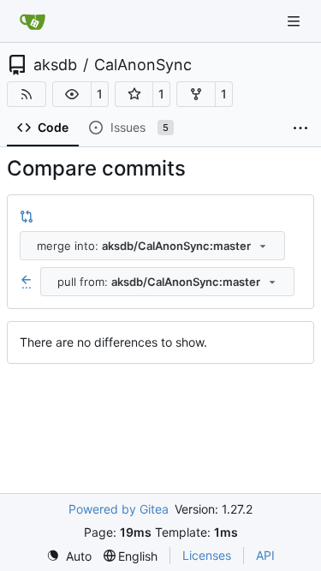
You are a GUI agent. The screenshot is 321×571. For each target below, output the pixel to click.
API (265, 555)
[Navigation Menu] (295, 21)
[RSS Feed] (26, 94)
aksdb (55, 65)
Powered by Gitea (118, 509)
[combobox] (152, 245)
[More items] (300, 128)
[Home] (32, 21)
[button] (72, 94)
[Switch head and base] (26, 215)
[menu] (69, 556)
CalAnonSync (143, 65)
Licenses (206, 555)
